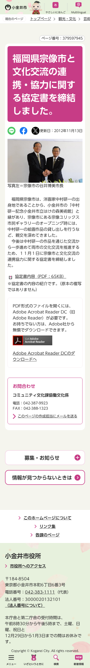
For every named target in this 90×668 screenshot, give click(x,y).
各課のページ (48, 535)
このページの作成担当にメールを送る (47, 416)
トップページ (40, 19)
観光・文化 (67, 19)
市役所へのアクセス (28, 566)
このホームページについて (48, 518)
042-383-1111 (40, 592)
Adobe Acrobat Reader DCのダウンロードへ (44, 356)
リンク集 (48, 526)
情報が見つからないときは (42, 477)
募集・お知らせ (42, 457)
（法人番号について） (25, 605)
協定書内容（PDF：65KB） (40, 276)
